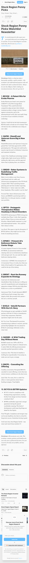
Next (24, 455)
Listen (25, 17)
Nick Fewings (13, 69)
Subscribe (20, 2)
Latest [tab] (7, 489)
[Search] (26, 489)
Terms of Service (7, 550)
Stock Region (8, 16)
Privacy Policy (15, 553)
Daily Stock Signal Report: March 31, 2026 (10, 509)
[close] (24, 515)
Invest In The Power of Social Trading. (9, 498)
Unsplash (21, 69)
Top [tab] (3, 489)
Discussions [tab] (13, 489)
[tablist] (8, 469)
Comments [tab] (5, 469)
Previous (6, 455)
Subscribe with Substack (15, 545)
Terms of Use (20, 550)
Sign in (25, 2)
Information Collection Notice (18, 552)
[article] (14, 498)
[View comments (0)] (8, 21)
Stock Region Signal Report (10, 507)
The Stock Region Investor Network (9, 494)
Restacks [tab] (11, 469)
